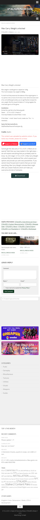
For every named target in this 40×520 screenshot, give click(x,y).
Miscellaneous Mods (8, 23)
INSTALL (10, 476)
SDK (15, 482)
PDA (7, 482)
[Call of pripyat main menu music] (10, 240)
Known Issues (20, 479)
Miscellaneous (8, 374)
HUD (5, 476)
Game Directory (23, 473)
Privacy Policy (25, 288)
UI (31, 484)
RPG (10, 482)
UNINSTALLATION (13, 487)
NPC (36, 478)
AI (2, 471)
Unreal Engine (22, 487)
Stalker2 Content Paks (17, 484)
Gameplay (6, 371)
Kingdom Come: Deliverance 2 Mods (13, 500)
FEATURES (7, 473)
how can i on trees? (7, 446)
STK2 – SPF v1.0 (24, 247)
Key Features (12, 479)
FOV (11, 473)
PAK (2, 482)
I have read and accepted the (17, 288)
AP (4, 470)
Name (5, 281)
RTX (12, 482)
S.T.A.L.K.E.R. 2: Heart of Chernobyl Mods (14, 511)
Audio (5, 367)
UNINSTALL (5, 487)
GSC (32, 473)
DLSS (32, 471)
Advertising (17, 515)
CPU (19, 470)
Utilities (5, 382)
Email (23, 281)
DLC (30, 470)
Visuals (5, 386)
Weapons (6, 389)
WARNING (35, 487)
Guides (5, 393)
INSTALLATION (21, 475)
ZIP (2, 490)
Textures (6, 378)
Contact (24, 515)
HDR (36, 473)
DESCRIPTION (24, 471)
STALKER (21, 481)
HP (2, 476)
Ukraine (35, 485)
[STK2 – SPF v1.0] (29, 240)
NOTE (32, 479)
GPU (30, 473)
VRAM (31, 487)
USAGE (28, 487)
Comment (6, 268)
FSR (18, 473)
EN (35, 470)
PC (5, 482)
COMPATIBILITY (11, 470)
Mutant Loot (27, 479)
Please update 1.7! (7, 440)
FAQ (2, 473)
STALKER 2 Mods (31, 511)
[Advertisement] (20, 70)
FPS (15, 473)
